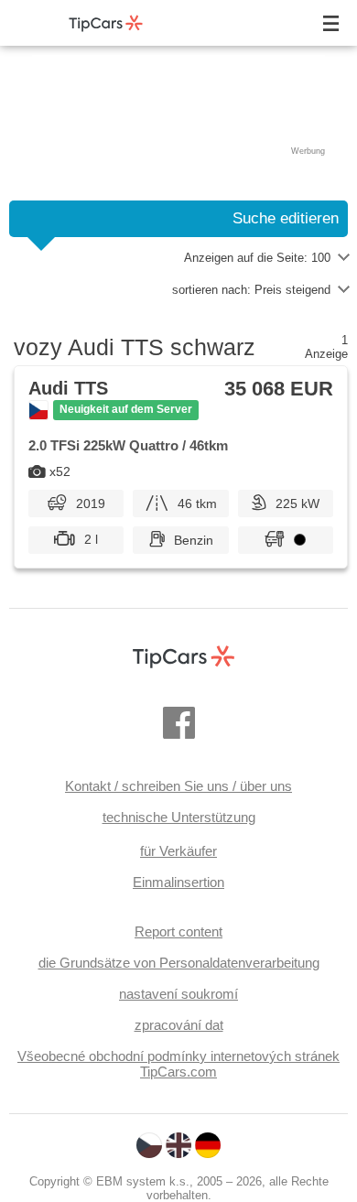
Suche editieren (286, 218)
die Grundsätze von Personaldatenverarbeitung (178, 962)
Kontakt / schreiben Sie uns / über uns (178, 786)
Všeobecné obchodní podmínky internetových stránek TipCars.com (178, 1063)
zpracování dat (179, 1025)
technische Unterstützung (179, 817)
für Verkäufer (178, 851)
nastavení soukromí (178, 994)
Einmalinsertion (178, 882)
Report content (178, 931)
